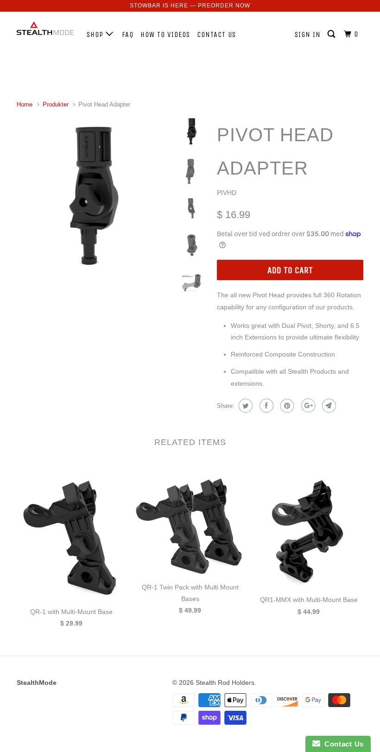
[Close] (318, 252)
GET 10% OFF (190, 429)
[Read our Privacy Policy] (308, 477)
